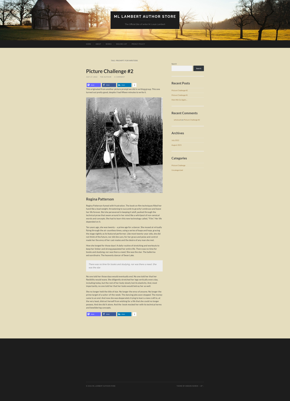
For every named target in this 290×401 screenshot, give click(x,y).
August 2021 (177, 145)
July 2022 (175, 140)
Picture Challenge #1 (180, 95)
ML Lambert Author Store (145, 16)
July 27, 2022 (91, 77)
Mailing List (121, 44)
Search (174, 64)
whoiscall (177, 120)
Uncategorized (177, 170)
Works (109, 44)
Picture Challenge (178, 165)
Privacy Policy (138, 44)
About (98, 44)
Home (88, 44)
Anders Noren (191, 386)
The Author (105, 77)
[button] (94, 85)
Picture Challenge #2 (109, 71)
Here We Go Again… (179, 100)
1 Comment (119, 77)
